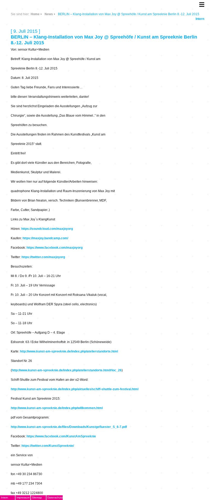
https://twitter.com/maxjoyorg (43, 257)
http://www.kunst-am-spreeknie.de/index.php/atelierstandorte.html (69, 351)
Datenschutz (55, 497)
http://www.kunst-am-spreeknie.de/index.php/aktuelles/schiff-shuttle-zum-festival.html (74, 389)
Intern (200, 19)
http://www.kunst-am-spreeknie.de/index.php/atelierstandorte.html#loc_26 (67, 370)
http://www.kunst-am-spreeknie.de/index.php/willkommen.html (57, 408)
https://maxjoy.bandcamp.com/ (45, 238)
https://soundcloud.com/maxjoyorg (47, 229)
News (49, 14)
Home (35, 14)
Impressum (23, 497)
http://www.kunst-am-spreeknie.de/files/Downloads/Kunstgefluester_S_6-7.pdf (69, 427)
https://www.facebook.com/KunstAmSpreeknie (61, 436)
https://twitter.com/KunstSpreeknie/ (48, 446)
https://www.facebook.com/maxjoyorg (54, 247)
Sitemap (37, 497)
